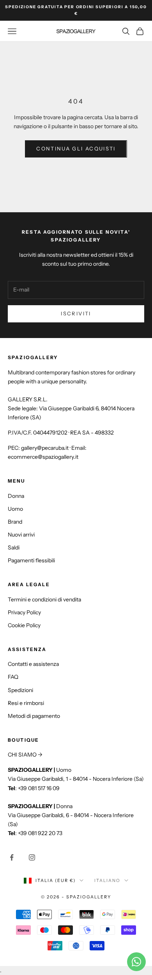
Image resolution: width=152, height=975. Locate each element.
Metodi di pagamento (34, 715)
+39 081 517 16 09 (39, 788)
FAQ (13, 676)
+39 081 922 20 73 (40, 833)
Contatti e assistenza (33, 663)
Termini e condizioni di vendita (44, 599)
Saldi (13, 547)
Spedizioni (20, 690)
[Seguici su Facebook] (12, 857)
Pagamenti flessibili (31, 560)
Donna (16, 495)
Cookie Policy (24, 625)
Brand (15, 521)
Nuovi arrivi (21, 534)
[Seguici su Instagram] (32, 857)
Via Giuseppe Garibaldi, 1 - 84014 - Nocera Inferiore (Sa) (76, 778)
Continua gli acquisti (75, 148)
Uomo (15, 508)
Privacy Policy (24, 612)
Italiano (107, 880)
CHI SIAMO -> (25, 754)
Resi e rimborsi (26, 703)
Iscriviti (76, 313)
